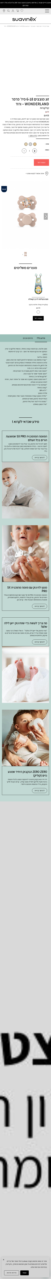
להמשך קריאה (40, 457)
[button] (5, 216)
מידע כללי (41, 338)
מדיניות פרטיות (11, 1273)
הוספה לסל (41, 162)
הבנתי (24, 1273)
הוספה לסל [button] (38, 318)
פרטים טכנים (28, 338)
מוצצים (33, 26)
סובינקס (39, 26)
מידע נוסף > (32, 135)
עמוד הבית (46, 26)
